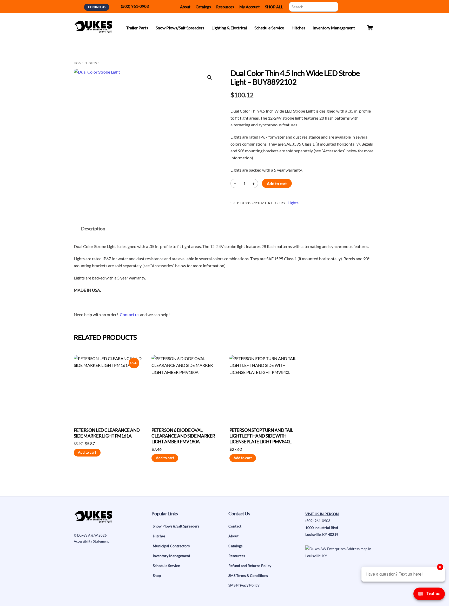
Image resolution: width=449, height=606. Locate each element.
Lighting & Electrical (229, 27)
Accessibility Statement (91, 541)
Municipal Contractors (171, 546)
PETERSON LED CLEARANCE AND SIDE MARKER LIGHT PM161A (107, 433)
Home (78, 63)
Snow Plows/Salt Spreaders (180, 27)
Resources (225, 6)
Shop (157, 575)
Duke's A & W (87, 535)
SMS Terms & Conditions (248, 575)
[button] (209, 77)
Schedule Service (269, 27)
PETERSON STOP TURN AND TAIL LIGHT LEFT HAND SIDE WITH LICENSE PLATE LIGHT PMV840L (261, 435)
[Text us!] (429, 595)
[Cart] (370, 28)
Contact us (129, 314)
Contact (234, 526)
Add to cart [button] (87, 452)
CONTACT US (96, 7)
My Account (249, 6)
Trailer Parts (137, 27)
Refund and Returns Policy (249, 565)
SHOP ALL (274, 6)
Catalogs (203, 6)
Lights (91, 63)
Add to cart (277, 183)
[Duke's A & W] (93, 31)
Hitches (298, 27)
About (185, 6)
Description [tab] (93, 228)
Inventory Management (334, 27)
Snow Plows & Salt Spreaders (176, 526)
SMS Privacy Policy (243, 585)
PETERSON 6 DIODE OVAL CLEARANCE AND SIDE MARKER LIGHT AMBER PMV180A (183, 435)
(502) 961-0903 (135, 6)
